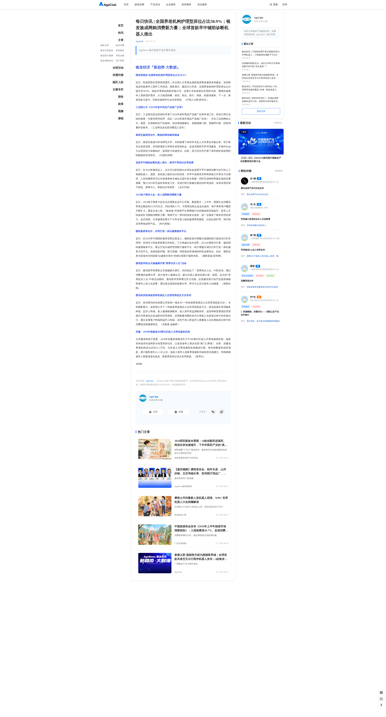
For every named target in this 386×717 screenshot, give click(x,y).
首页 (126, 4)
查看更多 (277, 123)
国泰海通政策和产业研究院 (186, 458)
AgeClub (149, 381)
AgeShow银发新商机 (183, 486)
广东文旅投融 (180, 543)
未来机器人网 (180, 515)
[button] (381, 705)
